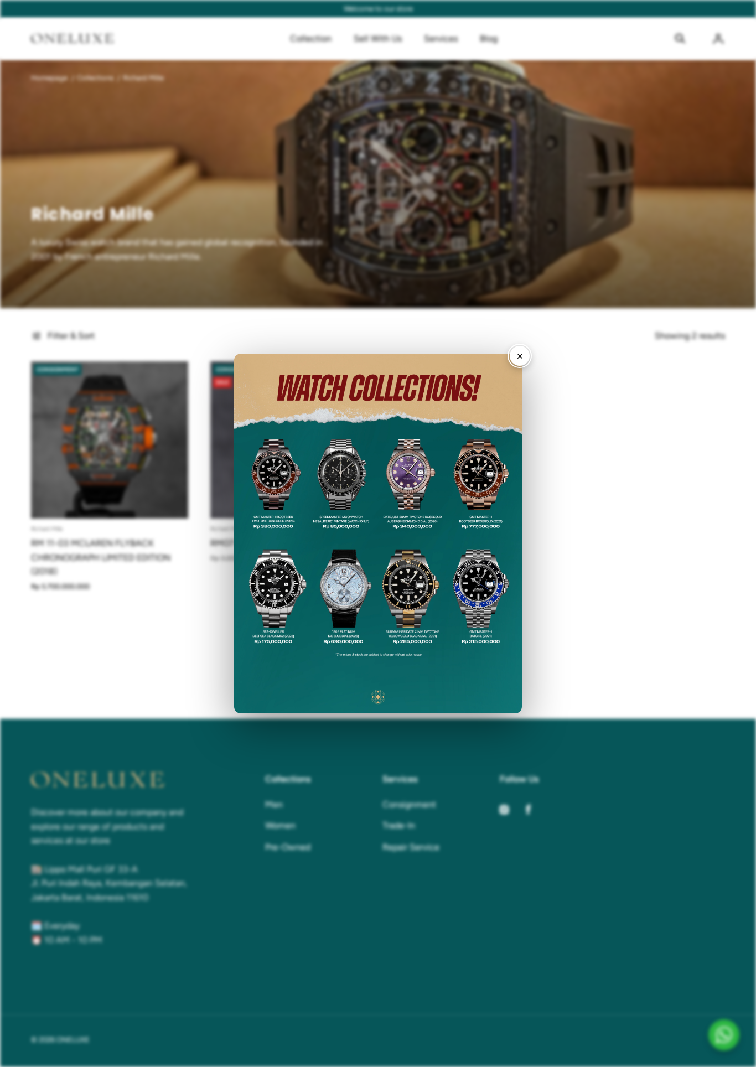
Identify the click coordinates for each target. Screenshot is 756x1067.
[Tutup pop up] (520, 356)
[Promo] (378, 533)
